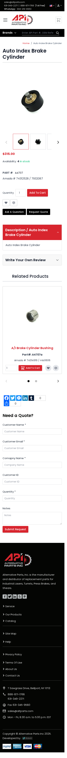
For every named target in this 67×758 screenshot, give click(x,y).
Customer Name (14, 425)
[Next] (58, 142)
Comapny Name (14, 458)
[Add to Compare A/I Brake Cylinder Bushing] (56, 368)
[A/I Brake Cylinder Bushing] (32, 315)
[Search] (56, 33)
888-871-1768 (27, 5)
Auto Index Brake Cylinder (47, 43)
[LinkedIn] (15, 596)
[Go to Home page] (22, 19)
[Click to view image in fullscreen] (32, 100)
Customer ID (11, 475)
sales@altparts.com (14, 2)
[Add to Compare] (13, 202)
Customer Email (14, 441)
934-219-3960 (24, 9)
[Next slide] (58, 381)
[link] (58, 5)
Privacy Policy (13, 654)
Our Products (13, 614)
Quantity (8, 192)
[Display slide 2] (36, 381)
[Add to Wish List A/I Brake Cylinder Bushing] (48, 368)
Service (10, 606)
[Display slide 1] (28, 381)
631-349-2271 (11, 5)
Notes (6, 508)
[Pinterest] (25, 596)
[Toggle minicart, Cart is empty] (58, 20)
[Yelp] (20, 596)
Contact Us (12, 675)
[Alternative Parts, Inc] (18, 559)
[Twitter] (10, 596)
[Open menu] (5, 20)
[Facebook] (5, 596)
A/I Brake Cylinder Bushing (32, 348)
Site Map (10, 633)
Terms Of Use (13, 662)
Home (26, 43)
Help (8, 642)
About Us (11, 669)
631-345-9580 (19, 705)
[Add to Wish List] (6, 202)
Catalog (10, 621)
